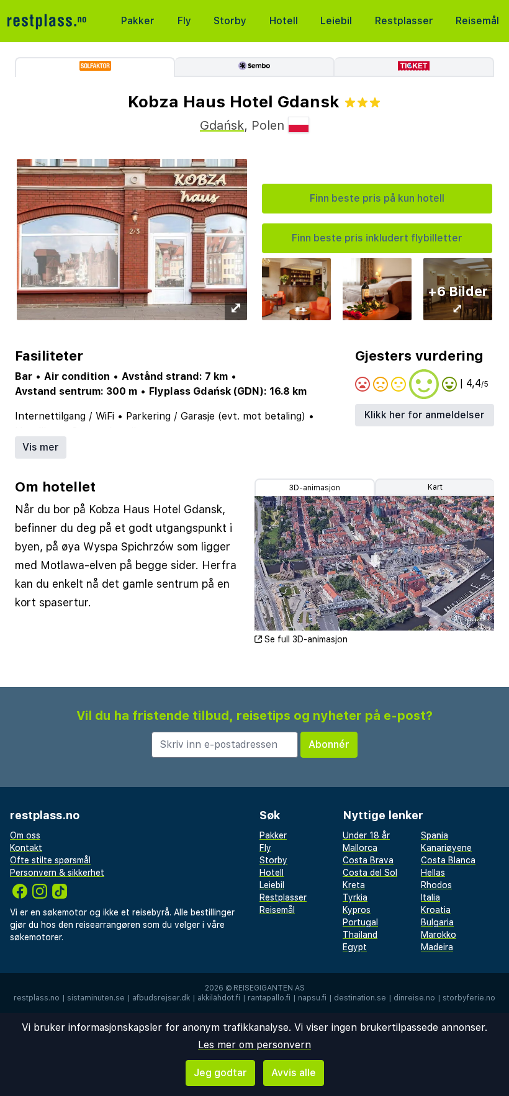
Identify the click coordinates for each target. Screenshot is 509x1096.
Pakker (138, 21)
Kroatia (436, 910)
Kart (435, 487)
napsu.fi (312, 998)
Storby (230, 21)
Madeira (437, 947)
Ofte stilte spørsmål (50, 860)
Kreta (354, 885)
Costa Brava (368, 860)
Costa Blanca (448, 860)
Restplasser (404, 21)
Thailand (360, 935)
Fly (184, 21)
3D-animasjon (314, 487)
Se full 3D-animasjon (306, 639)
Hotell (283, 21)
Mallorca (360, 848)
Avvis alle (293, 1073)
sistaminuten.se (96, 998)
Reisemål (477, 21)
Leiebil (336, 21)
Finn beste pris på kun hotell (377, 198)
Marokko (438, 935)
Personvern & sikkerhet (57, 873)
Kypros (357, 910)
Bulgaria (437, 922)
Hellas (433, 873)
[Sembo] (255, 67)
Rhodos (436, 885)
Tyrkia (355, 897)
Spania (434, 835)
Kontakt (26, 848)
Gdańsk (222, 125)
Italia (430, 897)
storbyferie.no (469, 998)
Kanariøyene (446, 848)
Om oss (25, 835)
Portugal (360, 922)
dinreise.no (414, 998)
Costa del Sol (370, 873)
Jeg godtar (220, 1073)
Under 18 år (366, 835)
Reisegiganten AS (269, 988)
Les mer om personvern (254, 1045)
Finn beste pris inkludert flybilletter (377, 238)
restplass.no (37, 998)
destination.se (360, 998)
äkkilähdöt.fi (218, 998)
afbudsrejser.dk (161, 998)
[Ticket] (414, 67)
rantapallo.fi (269, 998)
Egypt (355, 947)
